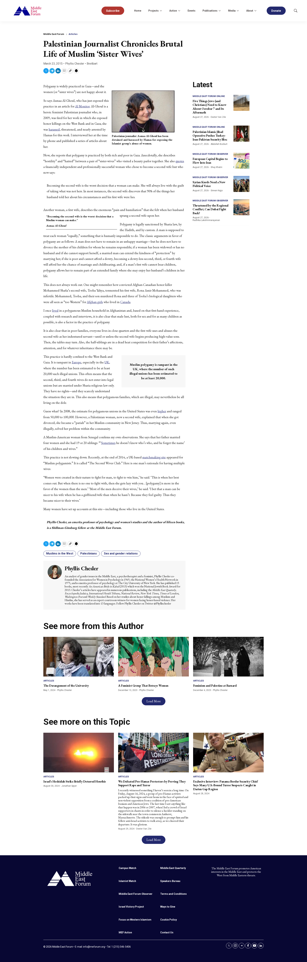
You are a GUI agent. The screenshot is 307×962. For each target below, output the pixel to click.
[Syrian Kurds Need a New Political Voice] (241, 184)
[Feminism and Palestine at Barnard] (228, 656)
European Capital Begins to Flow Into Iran (210, 161)
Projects (153, 10)
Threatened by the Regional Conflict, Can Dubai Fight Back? (210, 209)
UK (106, 362)
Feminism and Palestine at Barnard (215, 685)
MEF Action (125, 932)
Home (137, 10)
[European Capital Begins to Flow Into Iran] (241, 161)
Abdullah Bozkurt (219, 144)
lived (55, 310)
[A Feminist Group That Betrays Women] (153, 656)
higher (162, 411)
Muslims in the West (59, 553)
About (249, 10)
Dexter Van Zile (218, 117)
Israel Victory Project (131, 906)
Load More (153, 701)
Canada (125, 302)
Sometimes (108, 443)
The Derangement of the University (66, 685)
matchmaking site (154, 457)
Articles (73, 34)
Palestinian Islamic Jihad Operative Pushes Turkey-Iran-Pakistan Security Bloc (210, 135)
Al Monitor (82, 106)
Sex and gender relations (121, 553)
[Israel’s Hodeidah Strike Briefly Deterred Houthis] (78, 752)
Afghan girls (95, 302)
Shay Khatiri (216, 167)
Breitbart (92, 63)
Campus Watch (127, 868)
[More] (160, 10)
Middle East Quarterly (173, 868)
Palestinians (88, 553)
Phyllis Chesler (74, 63)
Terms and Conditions (173, 893)
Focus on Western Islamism (135, 919)
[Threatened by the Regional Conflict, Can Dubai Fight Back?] (241, 207)
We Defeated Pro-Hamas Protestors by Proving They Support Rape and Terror (151, 783)
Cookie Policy (168, 919)
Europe (76, 362)
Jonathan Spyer (69, 786)
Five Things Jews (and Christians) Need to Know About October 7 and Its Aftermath (209, 107)
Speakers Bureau (170, 881)
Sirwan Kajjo (217, 190)
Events (191, 10)
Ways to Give (167, 906)
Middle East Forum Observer (210, 154)
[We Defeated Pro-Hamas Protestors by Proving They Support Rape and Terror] (153, 752)
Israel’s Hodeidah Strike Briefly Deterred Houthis (74, 781)
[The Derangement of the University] (78, 656)
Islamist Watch (127, 881)
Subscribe (113, 10)
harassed (54, 129)
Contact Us (166, 932)
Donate (276, 10)
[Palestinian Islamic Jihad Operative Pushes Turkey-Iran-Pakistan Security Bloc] (241, 134)
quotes (180, 161)
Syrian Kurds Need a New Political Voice (209, 184)
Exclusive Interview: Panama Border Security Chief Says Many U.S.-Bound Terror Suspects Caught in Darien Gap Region (225, 785)
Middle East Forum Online (209, 96)
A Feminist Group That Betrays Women (143, 685)
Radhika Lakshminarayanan (206, 220)
